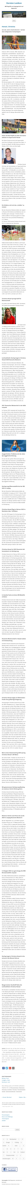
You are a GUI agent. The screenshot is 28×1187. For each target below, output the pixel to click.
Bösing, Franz (5, 1078)
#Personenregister (14, 1087)
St (18, 1152)
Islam (16, 1145)
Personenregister (5, 1115)
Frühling (17, 1142)
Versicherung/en (6, 1158)
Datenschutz (13, 1184)
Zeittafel (4, 1120)
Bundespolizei (13, 1139)
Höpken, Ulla (22, 1097)
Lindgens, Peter (6, 1080)
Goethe (4, 1145)
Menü (14, 20)
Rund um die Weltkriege (7, 1116)
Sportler (3, 1091)
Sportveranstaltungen (10, 1091)
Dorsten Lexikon (14, 3)
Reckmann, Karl (6, 1082)
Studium (23, 1152)
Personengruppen (21, 1089)
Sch (14, 1152)
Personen (15, 1089)
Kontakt (3, 1184)
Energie (8, 1142)
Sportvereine (19, 1091)
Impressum (8, 1184)
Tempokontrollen (10, 1155)
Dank (18, 1184)
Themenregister (5, 1118)
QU (3, 1152)
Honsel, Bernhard (6, 1097)
